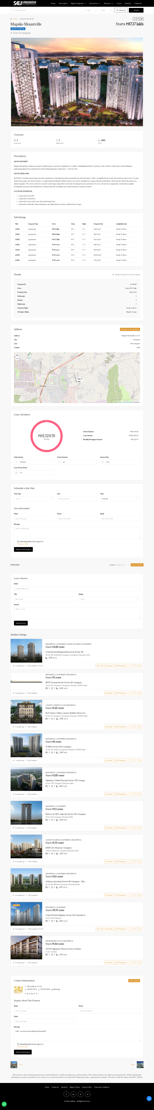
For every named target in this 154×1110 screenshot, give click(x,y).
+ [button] (17, 355)
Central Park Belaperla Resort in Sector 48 (64, 652)
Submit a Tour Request (23, 549)
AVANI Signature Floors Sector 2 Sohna (63, 949)
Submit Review (21, 623)
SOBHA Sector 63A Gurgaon (58, 746)
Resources (107, 3)
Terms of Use (22, 544)
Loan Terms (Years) (20, 468)
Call (100, 666)
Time (102, 494)
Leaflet (120, 402)
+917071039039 (45, 989)
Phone (59, 514)
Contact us (138, 3)
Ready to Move (18, 29)
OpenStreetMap (128, 402)
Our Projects (63, 3)
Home (53, 3)
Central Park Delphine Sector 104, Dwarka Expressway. (70, 915)
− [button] (17, 358)
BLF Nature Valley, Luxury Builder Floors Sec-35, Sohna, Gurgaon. (75, 713)
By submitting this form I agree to (30, 542)
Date (58, 494)
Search (136, 10)
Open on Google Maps (131, 329)
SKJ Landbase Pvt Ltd (35, 666)
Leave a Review (137, 565)
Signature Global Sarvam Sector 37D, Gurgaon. (66, 780)
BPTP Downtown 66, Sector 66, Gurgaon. (64, 682)
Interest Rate (104, 457)
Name (16, 514)
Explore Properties (77, 3)
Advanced (121, 10)
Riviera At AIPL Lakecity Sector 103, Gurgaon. (66, 814)
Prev (21, 1065)
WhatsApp (56, 989)
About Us (128, 3)
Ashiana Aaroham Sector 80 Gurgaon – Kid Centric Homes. (72, 881)
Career (119, 3)
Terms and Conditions (101, 1087)
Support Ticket (75, 1087)
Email (102, 514)
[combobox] (91, 10)
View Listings (134, 981)
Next (132, 1065)
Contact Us (55, 1087)
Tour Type (17, 494)
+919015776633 (31, 989)
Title (15, 594)
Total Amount (18, 457)
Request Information (23, 1052)
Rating (81, 594)
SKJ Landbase (32, 693)
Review (16, 605)
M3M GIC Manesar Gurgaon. (59, 848)
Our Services (93, 3)
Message (17, 524)
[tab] (135, 46)
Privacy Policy (87, 1087)
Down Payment (62, 457)
